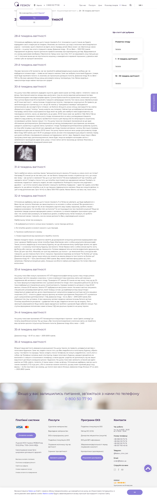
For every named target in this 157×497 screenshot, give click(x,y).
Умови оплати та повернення (26, 472)
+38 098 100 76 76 (120, 439)
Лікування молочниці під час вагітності (59, 446)
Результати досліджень (92, 458)
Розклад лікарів (111, 5)
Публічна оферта (22, 466)
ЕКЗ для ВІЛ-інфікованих (90, 440)
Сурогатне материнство (57, 427)
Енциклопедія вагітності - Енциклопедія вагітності (56, 11)
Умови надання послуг (24, 469)
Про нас (82, 5)
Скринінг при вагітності (57, 451)
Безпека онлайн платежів (25, 459)
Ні (34, 22)
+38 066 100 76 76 (120, 441)
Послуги (92, 5)
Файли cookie (48, 494)
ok (135, 492)
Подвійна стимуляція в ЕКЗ (59, 440)
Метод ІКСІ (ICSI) (87, 431)
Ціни (100, 5)
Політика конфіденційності (25, 462)
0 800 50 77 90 (52, 5)
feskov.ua (32, 491)
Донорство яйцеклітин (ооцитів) (94, 436)
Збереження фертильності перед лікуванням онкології (94, 446)
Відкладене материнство (58, 431)
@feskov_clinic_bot (121, 453)
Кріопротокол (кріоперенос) (92, 451)
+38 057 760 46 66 (120, 445)
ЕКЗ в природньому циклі (58, 436)
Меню (124, 5)
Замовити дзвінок (57, 458)
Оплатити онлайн (26, 435)
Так (34, 18)
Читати (118, 49)
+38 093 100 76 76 (120, 443)
